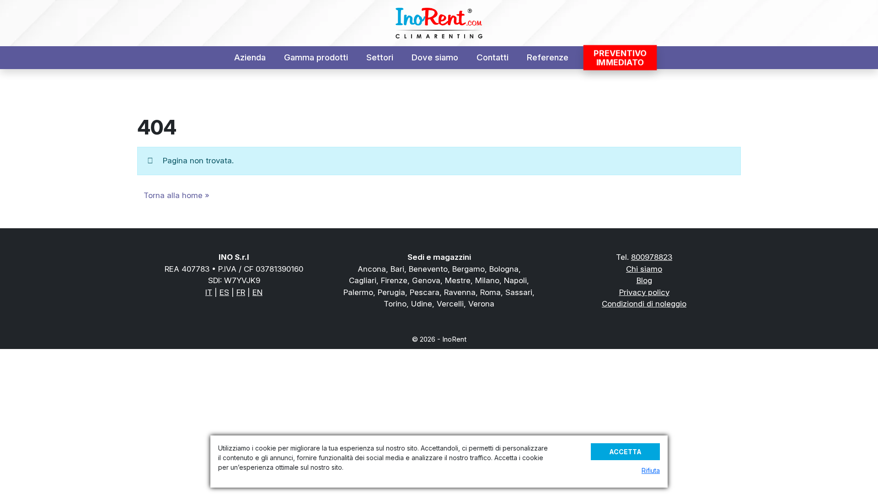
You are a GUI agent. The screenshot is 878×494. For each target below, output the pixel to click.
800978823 (651, 257)
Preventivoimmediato (619, 58)
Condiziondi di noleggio (644, 303)
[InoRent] (439, 23)
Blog (644, 280)
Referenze (547, 57)
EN (257, 292)
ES (224, 292)
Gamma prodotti (316, 57)
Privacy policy (644, 292)
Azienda (250, 57)
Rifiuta (651, 470)
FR (240, 292)
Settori (379, 57)
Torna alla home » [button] (176, 195)
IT (208, 292)
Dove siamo (435, 57)
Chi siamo (644, 269)
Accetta (625, 452)
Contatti (492, 57)
